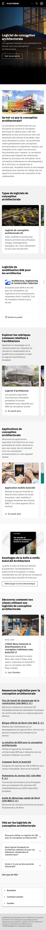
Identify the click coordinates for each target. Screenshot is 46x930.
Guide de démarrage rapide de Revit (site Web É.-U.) (21, 799)
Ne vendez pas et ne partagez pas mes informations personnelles (20, 921)
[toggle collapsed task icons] (32, 3)
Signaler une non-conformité (32, 922)
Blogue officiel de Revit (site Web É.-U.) (23, 722)
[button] (23, 836)
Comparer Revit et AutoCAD (16, 761)
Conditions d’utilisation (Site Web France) (16, 924)
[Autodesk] (13, 3)
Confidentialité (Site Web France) (13, 918)
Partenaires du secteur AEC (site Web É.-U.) (21, 777)
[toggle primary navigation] (4, 3)
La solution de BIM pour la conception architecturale (22, 744)
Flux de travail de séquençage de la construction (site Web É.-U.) (20, 702)
